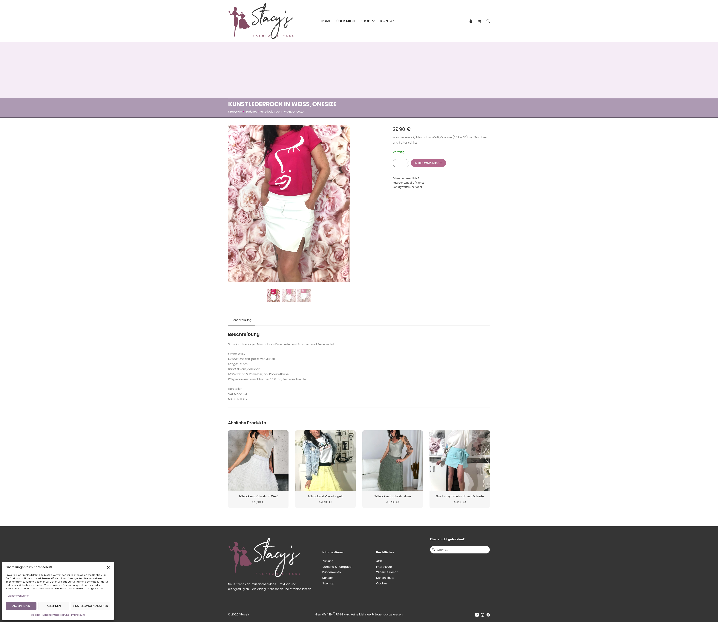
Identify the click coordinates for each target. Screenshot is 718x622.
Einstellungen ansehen (90, 606)
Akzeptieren (21, 606)
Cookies (36, 614)
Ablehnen (54, 606)
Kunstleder (415, 187)
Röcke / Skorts (415, 183)
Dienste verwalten (18, 595)
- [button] (394, 163)
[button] (108, 567)
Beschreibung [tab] (241, 320)
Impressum (78, 614)
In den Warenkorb (428, 163)
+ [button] (407, 163)
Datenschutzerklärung (55, 614)
